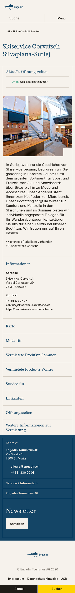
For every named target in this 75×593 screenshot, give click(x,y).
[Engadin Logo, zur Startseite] (16, 7)
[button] (37, 264)
